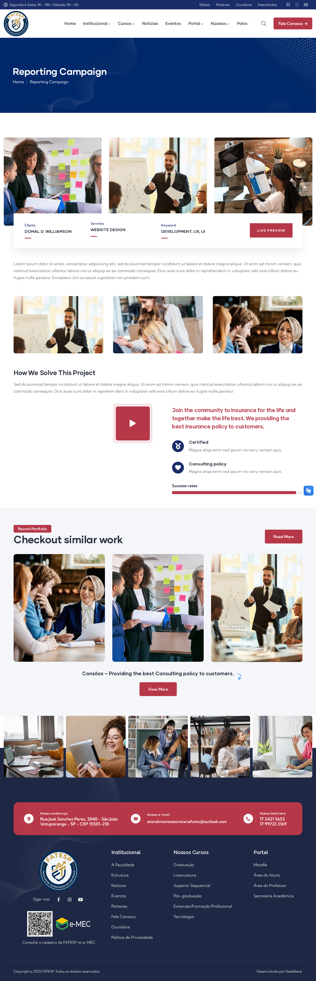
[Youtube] (306, 5)
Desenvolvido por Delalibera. (279, 971)
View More (158, 689)
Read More (284, 536)
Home (18, 81)
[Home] (16, 23)
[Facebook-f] (59, 899)
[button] (309, 184)
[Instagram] (297, 5)
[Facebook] (288, 5)
